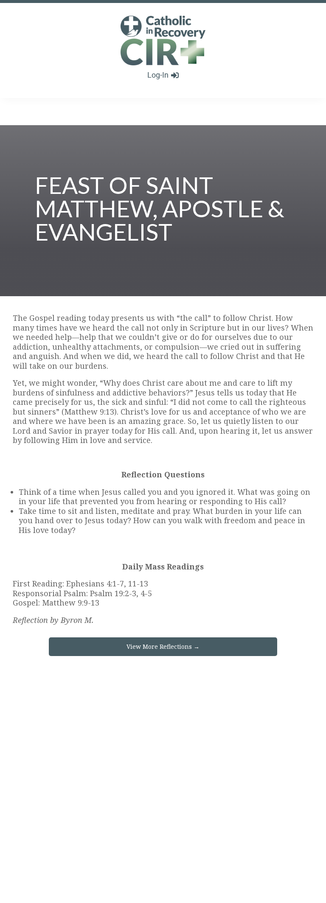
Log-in (158, 74)
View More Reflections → (163, 646)
